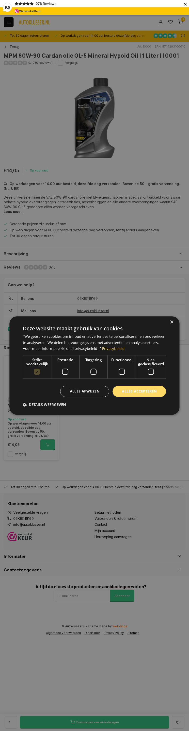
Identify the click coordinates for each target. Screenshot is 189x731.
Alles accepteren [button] (139, 391)
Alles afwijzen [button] (85, 391)
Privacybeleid (113, 348)
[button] (44, 404)
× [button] (171, 322)
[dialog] (94, 365)
